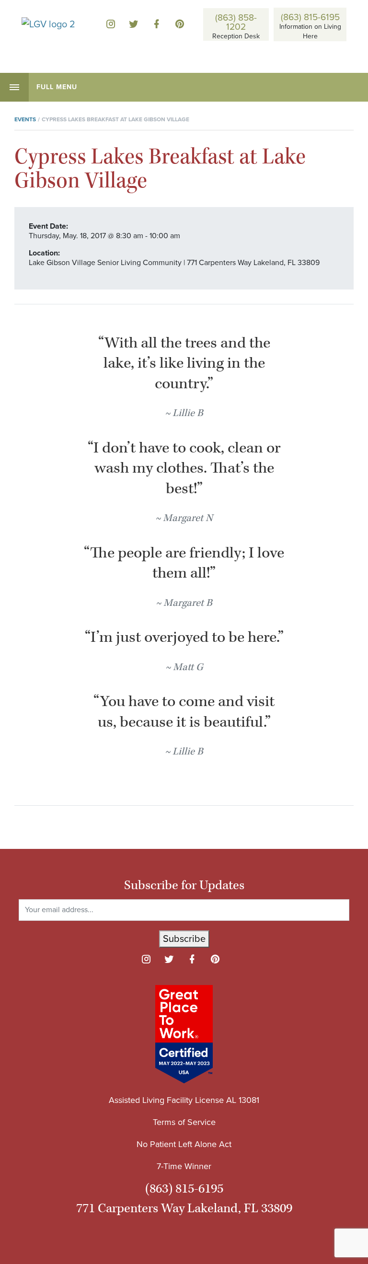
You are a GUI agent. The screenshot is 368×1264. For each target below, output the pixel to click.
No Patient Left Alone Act (184, 1144)
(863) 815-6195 (310, 17)
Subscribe (184, 939)
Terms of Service (184, 1122)
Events (25, 119)
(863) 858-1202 (236, 21)
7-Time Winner (184, 1166)
